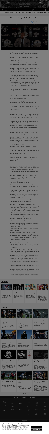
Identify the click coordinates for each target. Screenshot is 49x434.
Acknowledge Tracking (36, 429)
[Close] (47, 428)
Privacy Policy (12, 425)
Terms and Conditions (10, 424)
